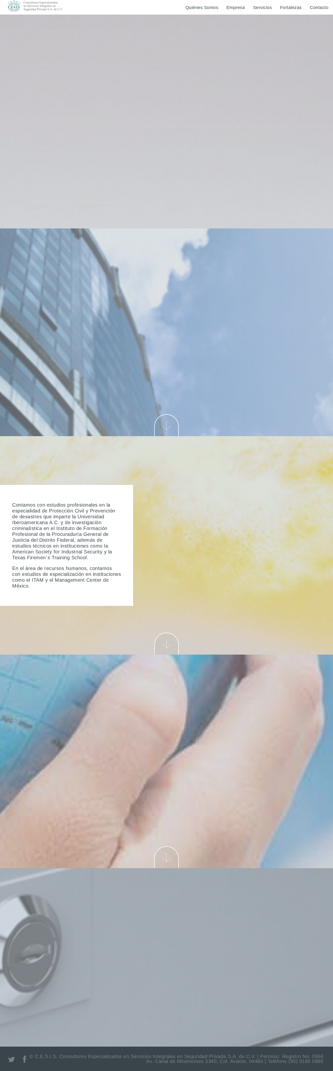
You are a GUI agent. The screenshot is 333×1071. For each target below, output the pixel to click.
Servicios (262, 7)
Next (166, 425)
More (166, 166)
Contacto (319, 7)
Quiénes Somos (202, 7)
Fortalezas (291, 7)
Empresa (235, 7)
